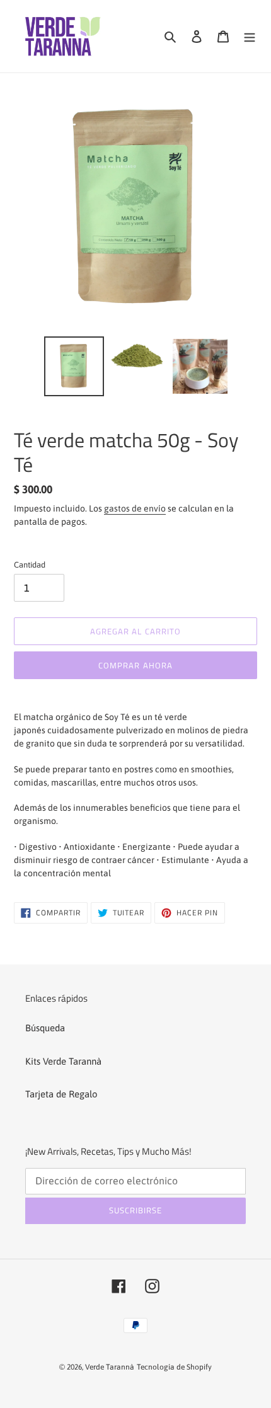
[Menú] (249, 36)
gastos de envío (135, 508)
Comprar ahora (135, 665)
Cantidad (29, 564)
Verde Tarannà (109, 1367)
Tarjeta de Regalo (61, 1094)
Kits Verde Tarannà (63, 1061)
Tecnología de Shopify (174, 1367)
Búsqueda (45, 1027)
